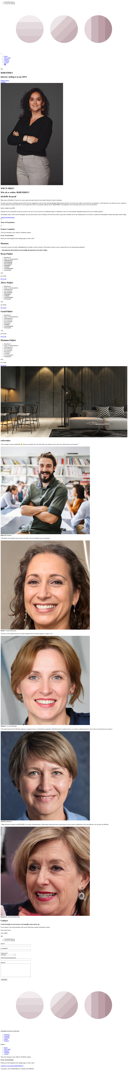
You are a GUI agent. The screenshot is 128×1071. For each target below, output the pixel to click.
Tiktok (6, 1039)
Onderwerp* (4, 953)
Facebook (7, 1036)
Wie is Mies (7, 58)
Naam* (3, 943)
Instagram (7, 1034)
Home (6, 56)
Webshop (6, 61)
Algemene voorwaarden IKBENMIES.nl (12, 1066)
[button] (5, 80)
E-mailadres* (4, 948)
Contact (6, 62)
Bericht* (3, 962)
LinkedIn (6, 1037)
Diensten (6, 59)
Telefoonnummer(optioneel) (8, 958)
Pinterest (6, 1041)
